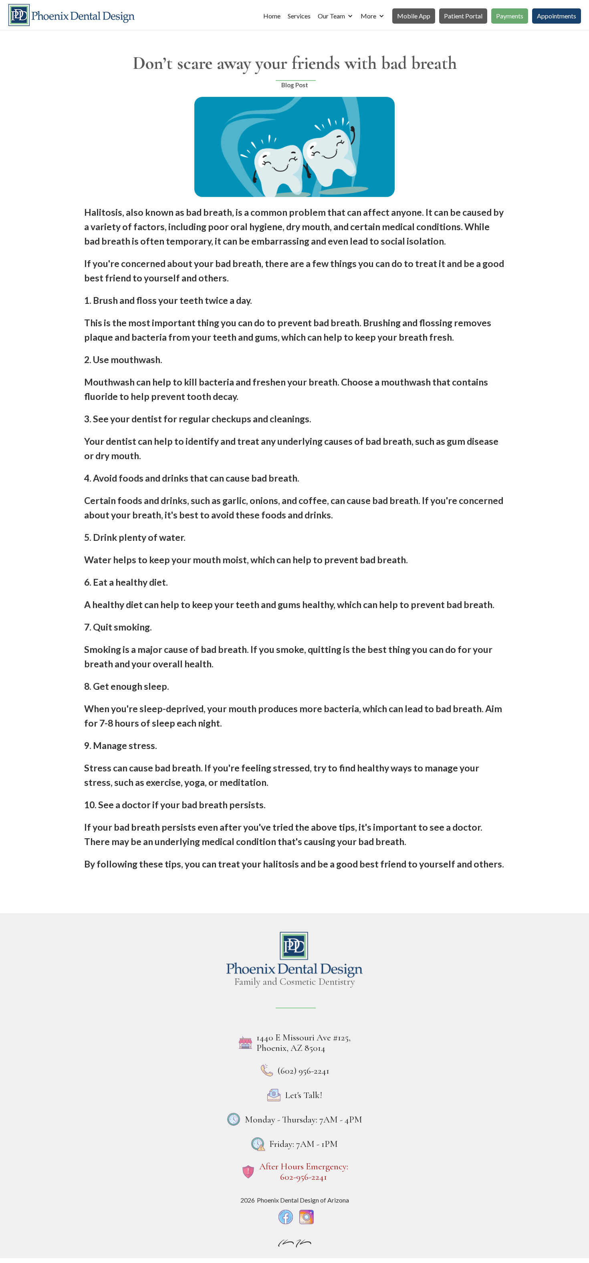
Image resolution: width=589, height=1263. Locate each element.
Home (271, 16)
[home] (71, 15)
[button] (335, 16)
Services (299, 16)
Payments (509, 16)
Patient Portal (463, 16)
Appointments (556, 16)
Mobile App (413, 16)
